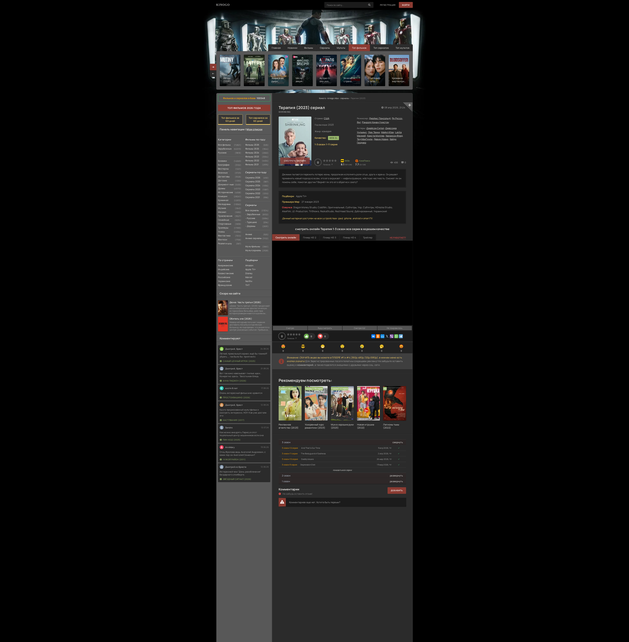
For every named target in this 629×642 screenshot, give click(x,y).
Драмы (221, 188)
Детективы (224, 176)
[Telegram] (401, 336)
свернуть (397, 442)
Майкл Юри (387, 132)
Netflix (248, 281)
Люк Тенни (374, 132)
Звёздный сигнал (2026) (237, 479)
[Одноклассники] (378, 336)
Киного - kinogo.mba (329, 98)
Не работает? (398, 237)
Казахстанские (224, 273)
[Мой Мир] (382, 336)
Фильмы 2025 (251, 148)
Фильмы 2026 (251, 144)
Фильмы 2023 (251, 156)
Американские (224, 265)
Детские (222, 180)
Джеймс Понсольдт (380, 118)
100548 (261, 98)
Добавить (397, 490)
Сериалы (325, 47)
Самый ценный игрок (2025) (239, 361)
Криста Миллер (375, 135)
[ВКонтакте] (373, 336)
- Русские (250, 218)
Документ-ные (224, 184)
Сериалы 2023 (251, 189)
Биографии (223, 164)
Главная (276, 47)
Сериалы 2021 (251, 197)
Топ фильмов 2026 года (244, 108)
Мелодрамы (224, 204)
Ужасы (221, 231)
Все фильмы (224, 144)
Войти (406, 5)
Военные (223, 172)
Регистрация (388, 5)
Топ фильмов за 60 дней (230, 119)
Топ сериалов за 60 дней (258, 119)
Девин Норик (381, 139)
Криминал (223, 200)
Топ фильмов (359, 47)
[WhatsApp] (396, 336)
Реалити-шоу (224, 243)
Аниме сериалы (251, 238)
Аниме (248, 234)
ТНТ (247, 285)
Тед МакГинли (364, 139)
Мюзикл (222, 212)
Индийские (223, 269)
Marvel (248, 277)
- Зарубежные (251, 214)
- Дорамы (250, 226)
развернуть (396, 475)
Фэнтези (222, 239)
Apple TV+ (250, 269)
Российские (224, 277)
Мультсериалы (251, 250)
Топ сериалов (381, 47)
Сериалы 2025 (251, 181)
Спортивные (224, 223)
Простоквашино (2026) (236, 397)
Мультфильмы (251, 246)
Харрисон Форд (394, 135)
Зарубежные (224, 148)
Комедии (222, 196)
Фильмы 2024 (251, 152)
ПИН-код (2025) (232, 439)
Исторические (224, 192)
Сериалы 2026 (251, 177)
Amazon (249, 265)
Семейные (223, 219)
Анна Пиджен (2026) (234, 380)
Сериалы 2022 (251, 193)
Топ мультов (402, 47)
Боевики (222, 160)
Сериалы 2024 (251, 185)
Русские (222, 152)
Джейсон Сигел (375, 128)
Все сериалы (251, 210)
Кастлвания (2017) (234, 420)
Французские (224, 285)
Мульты (341, 47)
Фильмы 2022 (251, 160)
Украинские (224, 281)
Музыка (222, 208)
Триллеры (223, 227)
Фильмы (308, 47)
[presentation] (213, 73)
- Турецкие (251, 222)
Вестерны (223, 168)
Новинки (292, 47)
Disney (249, 273)
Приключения (224, 215)
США (326, 118)
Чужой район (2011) (234, 459)
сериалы (344, 98)
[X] (387, 336)
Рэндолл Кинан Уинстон (375, 122)
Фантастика (224, 235)
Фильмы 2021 (251, 164)
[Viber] (392, 336)
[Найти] (369, 5)
